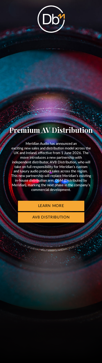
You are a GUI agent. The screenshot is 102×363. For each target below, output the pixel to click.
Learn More (51, 206)
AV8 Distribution (51, 217)
